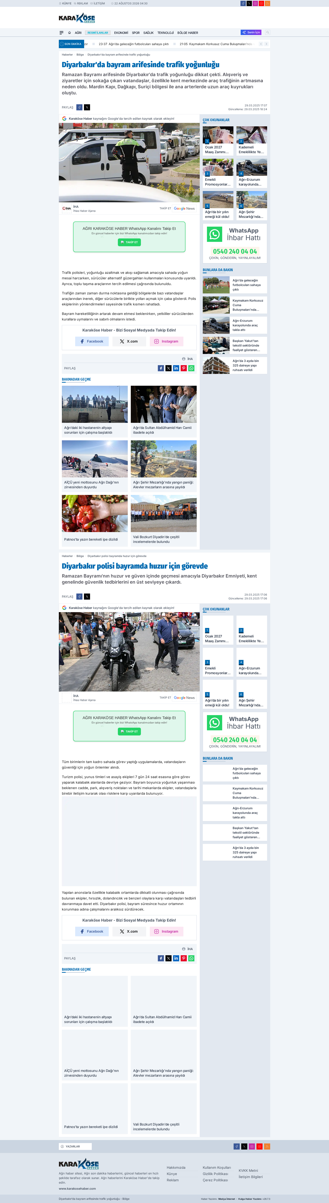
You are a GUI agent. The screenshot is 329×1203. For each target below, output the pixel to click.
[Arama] (267, 32)
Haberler (67, 54)
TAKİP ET (132, 242)
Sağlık (148, 33)
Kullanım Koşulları (217, 1168)
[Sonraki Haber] (266, 44)
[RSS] (267, 3)
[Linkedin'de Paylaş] (176, 368)
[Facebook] (243, 3)
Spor (136, 33)
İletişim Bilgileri (251, 1177)
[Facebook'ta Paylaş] (79, 107)
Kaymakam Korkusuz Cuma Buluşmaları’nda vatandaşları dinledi (218, 44)
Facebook (95, 341)
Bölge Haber (187, 33)
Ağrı (78, 33)
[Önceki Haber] (261, 44)
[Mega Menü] (61, 32)
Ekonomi (121, 33)
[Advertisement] (41, 94)
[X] (249, 3)
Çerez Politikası (215, 1180)
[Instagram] (255, 3)
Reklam (82, 3)
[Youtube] (261, 3)
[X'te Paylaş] (87, 107)
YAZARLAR (73, 1146)
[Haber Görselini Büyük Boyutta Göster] (129, 162)
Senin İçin (254, 32)
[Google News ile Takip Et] (184, 208)
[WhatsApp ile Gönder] (191, 368)
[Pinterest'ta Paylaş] (184, 368)
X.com (132, 341)
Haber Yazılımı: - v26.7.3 (235, 1198)
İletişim (99, 3)
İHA (84, 208)
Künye (66, 3)
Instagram (170, 341)
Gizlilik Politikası (215, 1174)
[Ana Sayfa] (69, 33)
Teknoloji (165, 33)
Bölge (80, 54)
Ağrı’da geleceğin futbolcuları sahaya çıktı (122, 44)
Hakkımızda (176, 1168)
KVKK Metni (248, 1171)
